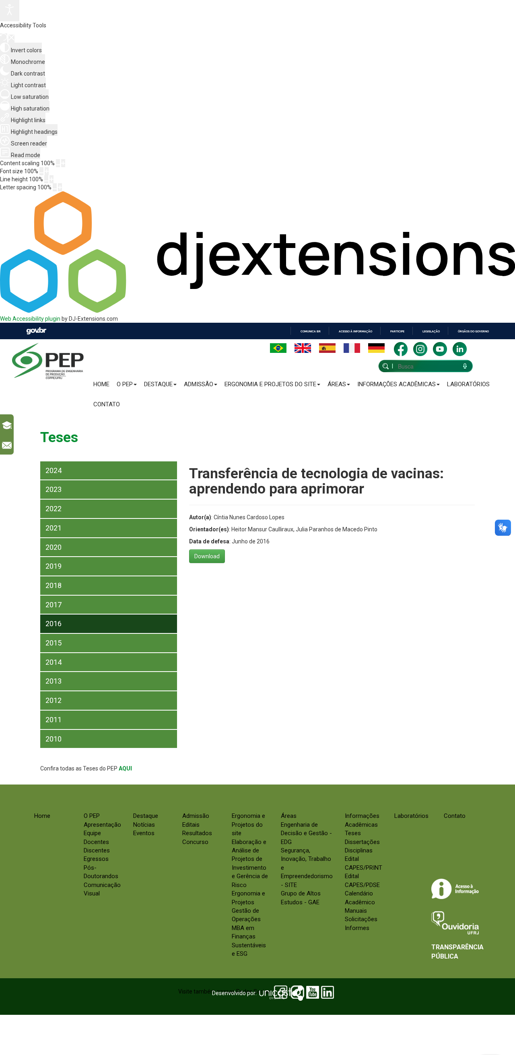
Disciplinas (359, 850)
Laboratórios (468, 384)
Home (101, 384)
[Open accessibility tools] (9, 10)
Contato (106, 404)
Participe (397, 331)
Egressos (96, 858)
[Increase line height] (51, 179)
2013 (53, 681)
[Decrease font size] (41, 171)
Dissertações (362, 842)
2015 (53, 643)
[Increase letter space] (60, 187)
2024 (53, 470)
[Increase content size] (63, 163)
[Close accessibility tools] (11, 39)
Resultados (197, 833)
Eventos (143, 833)
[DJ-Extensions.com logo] (257, 310)
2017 (53, 604)
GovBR (36, 331)
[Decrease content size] (58, 163)
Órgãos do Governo (473, 331)
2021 (53, 528)
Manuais (356, 910)
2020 (53, 547)
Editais (191, 824)
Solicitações (361, 919)
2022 (53, 508)
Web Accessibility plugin (30, 318)
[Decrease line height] (46, 179)
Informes (357, 928)
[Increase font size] (47, 171)
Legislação (431, 331)
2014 (53, 662)
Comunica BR (311, 331)
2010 (53, 739)
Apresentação (102, 824)
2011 (53, 719)
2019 (53, 566)
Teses (353, 833)
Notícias (144, 824)
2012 (53, 700)
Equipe (92, 833)
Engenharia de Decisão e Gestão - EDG (306, 833)
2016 (53, 623)
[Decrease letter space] (55, 187)
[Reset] (3, 38)
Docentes (96, 842)
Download (207, 556)
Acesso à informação (355, 331)
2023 (53, 489)
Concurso (195, 842)
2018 (53, 585)
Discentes (97, 850)
